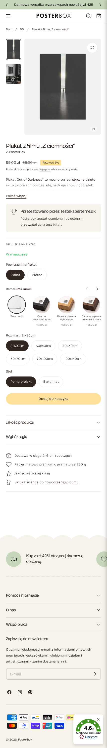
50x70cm (17, 359)
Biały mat (51, 381)
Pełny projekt (21, 381)
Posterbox (25, 739)
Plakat (15, 275)
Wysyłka (45, 169)
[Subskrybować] (95, 674)
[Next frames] (97, 288)
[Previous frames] (87, 288)
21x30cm (17, 346)
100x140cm (73, 359)
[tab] (13, 49)
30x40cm (43, 346)
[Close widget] (98, 719)
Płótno (37, 275)
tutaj (56, 224)
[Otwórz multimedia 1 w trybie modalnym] (92, 47)
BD (22, 29)
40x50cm (69, 346)
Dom (9, 29)
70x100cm (45, 359)
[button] (7, 15)
